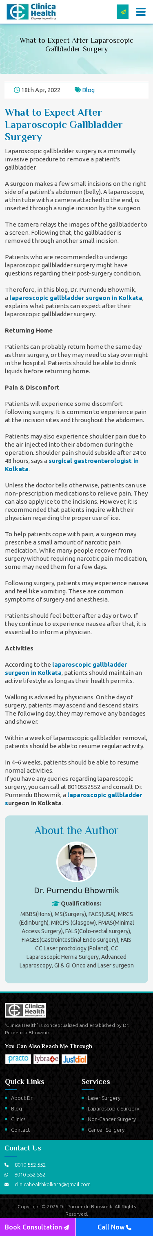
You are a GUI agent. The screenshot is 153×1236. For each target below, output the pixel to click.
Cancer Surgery (106, 1129)
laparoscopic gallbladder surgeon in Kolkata (75, 297)
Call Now (112, 1227)
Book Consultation (34, 1227)
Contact (20, 1129)
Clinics (18, 1119)
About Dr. (22, 1098)
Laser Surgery (104, 1098)
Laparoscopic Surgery (113, 1108)
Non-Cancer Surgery (112, 1119)
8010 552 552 (30, 1165)
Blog (88, 89)
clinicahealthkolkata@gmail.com (53, 1184)
